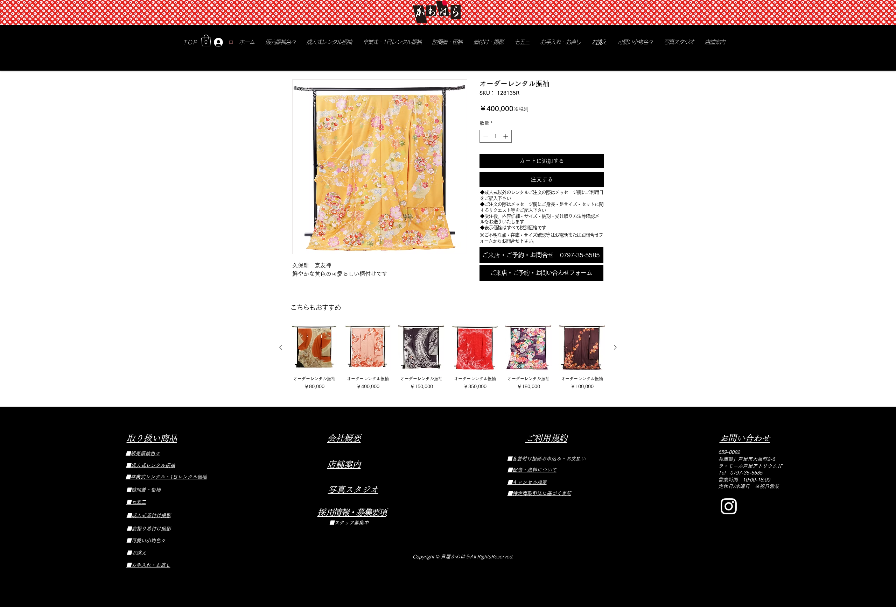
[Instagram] (729, 506)
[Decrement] (485, 136)
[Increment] (506, 136)
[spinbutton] (495, 136)
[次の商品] (615, 347)
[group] (448, 357)
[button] (206, 40)
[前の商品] (280, 347)
